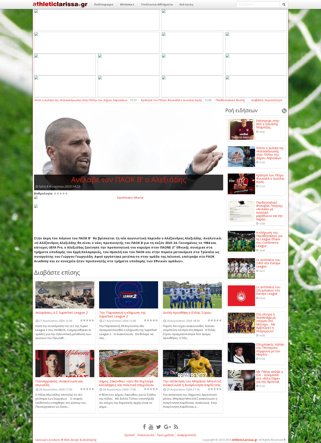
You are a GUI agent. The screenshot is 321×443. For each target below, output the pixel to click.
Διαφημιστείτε (187, 435)
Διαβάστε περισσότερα (266, 100)
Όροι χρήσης (165, 435)
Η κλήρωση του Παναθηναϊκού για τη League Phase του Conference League (269, 239)
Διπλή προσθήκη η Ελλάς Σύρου (187, 313)
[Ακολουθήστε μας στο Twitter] (158, 426)
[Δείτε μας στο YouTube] (151, 426)
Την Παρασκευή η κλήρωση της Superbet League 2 (122, 314)
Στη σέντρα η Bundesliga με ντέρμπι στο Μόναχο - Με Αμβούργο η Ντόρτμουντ (266, 323)
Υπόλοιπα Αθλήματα (157, 4)
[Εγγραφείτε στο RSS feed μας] (176, 426)
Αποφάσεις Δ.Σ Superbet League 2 (61, 313)
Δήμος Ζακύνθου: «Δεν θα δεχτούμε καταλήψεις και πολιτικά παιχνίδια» (126, 382)
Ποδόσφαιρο (103, 4)
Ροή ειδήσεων (241, 110)
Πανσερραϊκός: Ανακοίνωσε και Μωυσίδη (59, 382)
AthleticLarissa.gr (244, 440)
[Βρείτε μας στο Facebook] (144, 426)
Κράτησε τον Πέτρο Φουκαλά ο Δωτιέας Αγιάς (153, 100)
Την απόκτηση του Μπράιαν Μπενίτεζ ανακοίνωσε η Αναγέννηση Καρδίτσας (192, 382)
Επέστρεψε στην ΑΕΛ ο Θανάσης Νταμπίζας (267, 124)
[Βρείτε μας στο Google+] (167, 426)
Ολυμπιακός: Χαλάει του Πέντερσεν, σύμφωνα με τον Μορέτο (270, 349)
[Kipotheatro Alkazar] (128, 197)
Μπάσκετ (127, 4)
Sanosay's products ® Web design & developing (66, 440)
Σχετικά (129, 435)
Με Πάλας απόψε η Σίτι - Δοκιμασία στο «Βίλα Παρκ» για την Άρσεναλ (269, 376)
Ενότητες (186, 4)
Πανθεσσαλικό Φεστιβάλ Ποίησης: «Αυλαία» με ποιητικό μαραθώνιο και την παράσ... (269, 211)
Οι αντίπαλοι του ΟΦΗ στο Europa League (268, 263)
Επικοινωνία (146, 435)
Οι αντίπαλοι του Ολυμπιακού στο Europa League (268, 290)
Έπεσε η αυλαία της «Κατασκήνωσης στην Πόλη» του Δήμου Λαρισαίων (62, 100)
